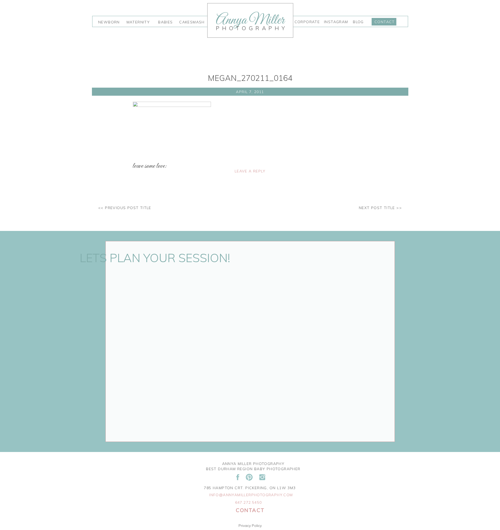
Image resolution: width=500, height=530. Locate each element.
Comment (143, 191)
